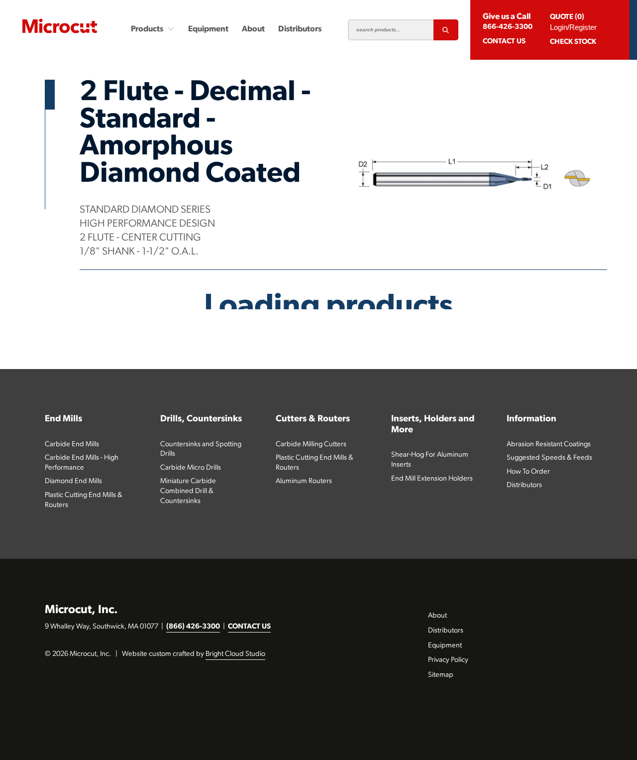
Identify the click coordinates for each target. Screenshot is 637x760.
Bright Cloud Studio (235, 654)
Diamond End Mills (73, 481)
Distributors (299, 29)
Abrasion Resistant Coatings (549, 444)
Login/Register (573, 27)
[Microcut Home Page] (59, 25)
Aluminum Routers (304, 481)
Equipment (208, 29)
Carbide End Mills (72, 444)
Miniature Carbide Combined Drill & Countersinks (188, 491)
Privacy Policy (448, 660)
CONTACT (504, 41)
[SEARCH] (445, 29)
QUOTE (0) (567, 17)
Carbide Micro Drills (190, 468)
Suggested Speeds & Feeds (549, 458)
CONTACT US (249, 627)
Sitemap (440, 675)
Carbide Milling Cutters (311, 444)
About (253, 29)
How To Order (528, 472)
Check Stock (573, 42)
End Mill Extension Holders (432, 479)
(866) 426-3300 (193, 627)
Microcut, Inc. (81, 610)
